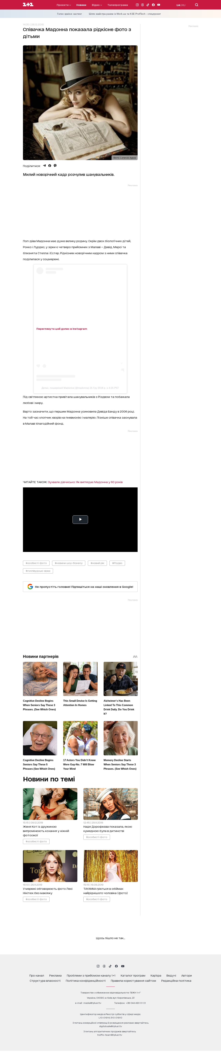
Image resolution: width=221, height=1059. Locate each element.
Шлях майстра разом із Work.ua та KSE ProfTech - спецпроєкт (125, 13)
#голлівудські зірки (38, 570)
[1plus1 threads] (104, 966)
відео (96, 4)
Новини (81, 4)
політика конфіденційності (86, 980)
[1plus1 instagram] (98, 966)
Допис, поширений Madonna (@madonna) (65, 387)
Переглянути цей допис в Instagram (61, 328)
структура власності (45, 980)
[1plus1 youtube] (122, 966)
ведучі (171, 975)
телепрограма (117, 4)
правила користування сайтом (133, 980)
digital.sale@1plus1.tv (110, 1026)
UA (178, 4)
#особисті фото (36, 562)
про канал (36, 975)
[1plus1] (28, 5)
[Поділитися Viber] (55, 165)
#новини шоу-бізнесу (69, 562)
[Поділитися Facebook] (49, 165)
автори (186, 975)
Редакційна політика (176, 980)
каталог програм (133, 975)
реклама (55, 975)
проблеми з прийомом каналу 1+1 (91, 975)
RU (183, 4)
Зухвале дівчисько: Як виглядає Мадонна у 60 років (85, 481)
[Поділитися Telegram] (44, 165)
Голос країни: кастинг (69, 13)
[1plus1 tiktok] (110, 966)
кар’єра (156, 975)
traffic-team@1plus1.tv (109, 1034)
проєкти (63, 4)
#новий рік (97, 562)
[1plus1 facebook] (116, 966)
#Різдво (117, 562)
